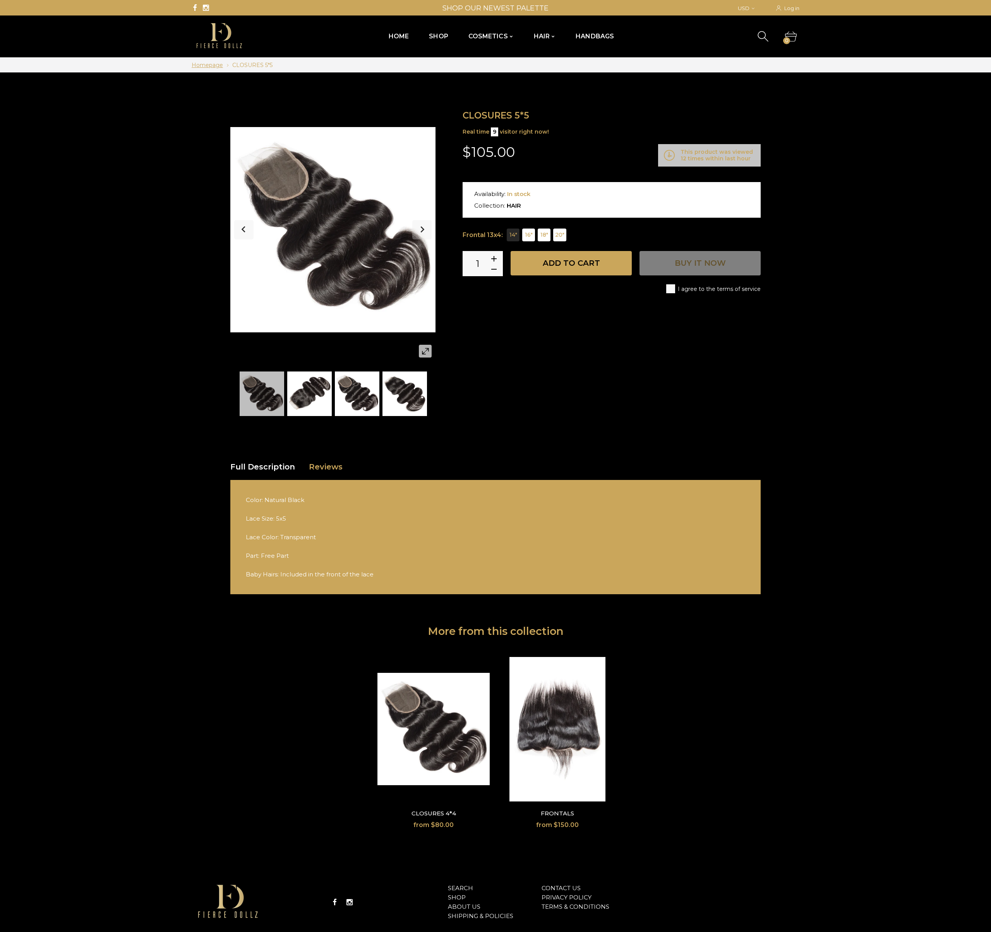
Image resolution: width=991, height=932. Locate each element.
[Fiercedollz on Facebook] (195, 7)
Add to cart (571, 263)
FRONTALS (557, 813)
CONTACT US (561, 888)
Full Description (262, 466)
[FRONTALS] (557, 729)
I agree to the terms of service (719, 288)
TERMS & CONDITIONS (575, 906)
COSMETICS (488, 36)
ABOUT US (464, 906)
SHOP (438, 36)
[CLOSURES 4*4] (433, 729)
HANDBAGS (595, 36)
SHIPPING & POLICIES (480, 916)
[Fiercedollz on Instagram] (206, 7)
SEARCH (460, 888)
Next (422, 229)
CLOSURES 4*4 (433, 813)
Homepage (207, 65)
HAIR (542, 36)
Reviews (326, 466)
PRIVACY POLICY (567, 897)
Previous (244, 229)
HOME (399, 36)
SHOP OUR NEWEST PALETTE (495, 8)
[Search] (764, 36)
